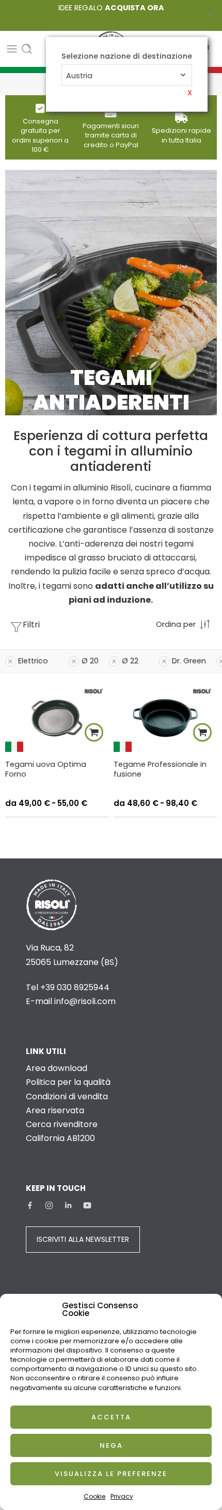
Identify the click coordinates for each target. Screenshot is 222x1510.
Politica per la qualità (68, 1082)
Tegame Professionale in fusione (160, 769)
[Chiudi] (210, 15)
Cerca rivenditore (62, 1124)
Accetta (111, 1417)
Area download (56, 1068)
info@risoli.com (85, 1001)
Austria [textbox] (79, 76)
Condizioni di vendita (67, 1096)
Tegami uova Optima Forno (45, 769)
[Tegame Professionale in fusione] (165, 717)
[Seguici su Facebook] (30, 1205)
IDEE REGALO (111, 8)
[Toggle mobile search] (27, 49)
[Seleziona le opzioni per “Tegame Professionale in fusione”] (202, 732)
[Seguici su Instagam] (49, 1205)
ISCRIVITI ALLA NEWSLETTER (83, 1239)
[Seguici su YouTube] (87, 1205)
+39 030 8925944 (74, 987)
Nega (111, 1445)
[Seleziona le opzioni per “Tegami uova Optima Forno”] (94, 732)
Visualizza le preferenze (111, 1474)
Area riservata (55, 1110)
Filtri (31, 624)
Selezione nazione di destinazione (126, 56)
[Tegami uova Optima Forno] (56, 717)
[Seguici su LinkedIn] (68, 1205)
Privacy (121, 1496)
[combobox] (126, 75)
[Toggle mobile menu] (12, 49)
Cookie (94, 1496)
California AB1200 (60, 1138)
